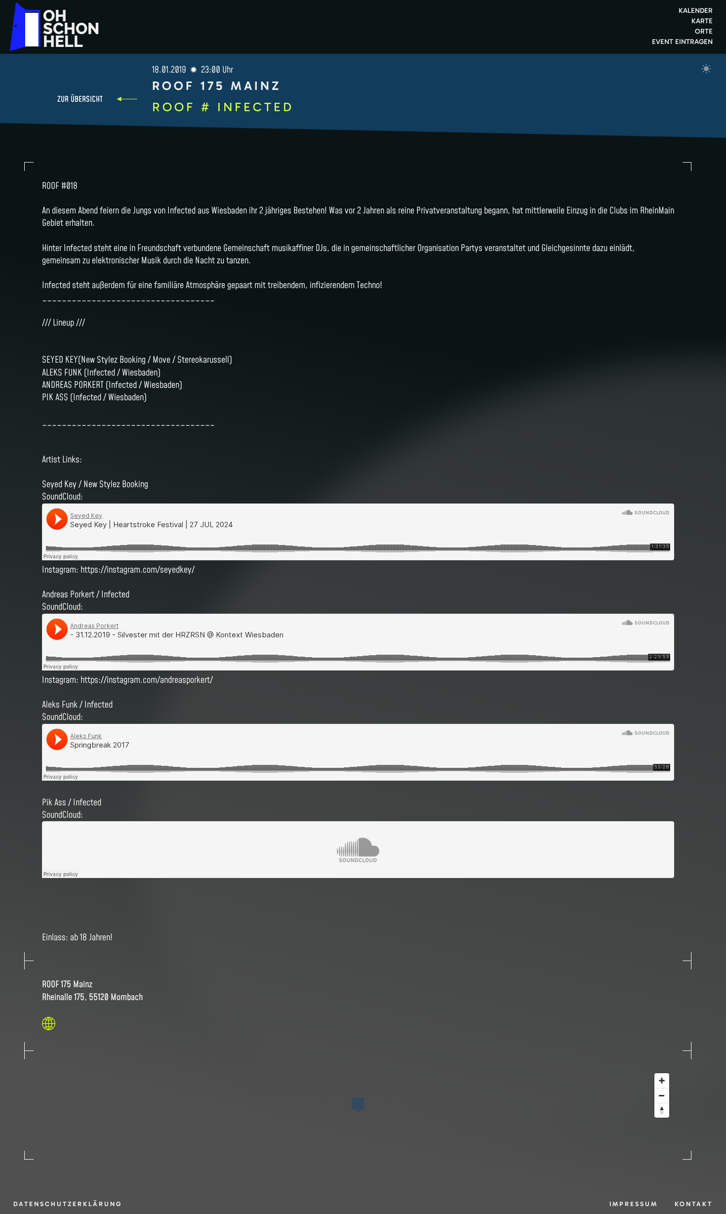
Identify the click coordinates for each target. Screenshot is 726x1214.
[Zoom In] (661, 1080)
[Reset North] (661, 1110)
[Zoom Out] (661, 1095)
